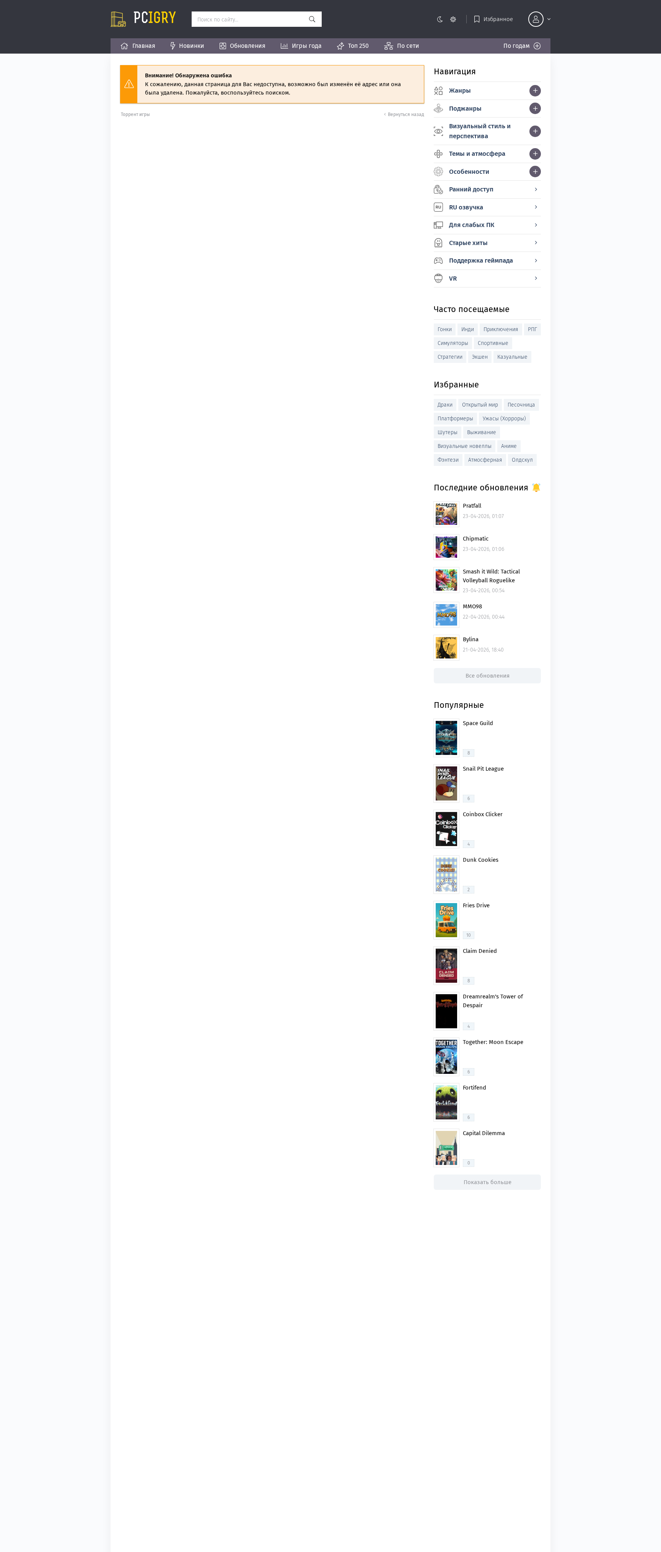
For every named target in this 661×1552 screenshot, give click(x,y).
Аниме (509, 446)
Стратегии (450, 357)
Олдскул (522, 460)
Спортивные (493, 343)
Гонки (445, 329)
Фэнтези (448, 460)
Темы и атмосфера (477, 154)
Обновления (247, 45)
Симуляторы (453, 343)
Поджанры (465, 109)
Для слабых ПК (471, 225)
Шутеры (447, 432)
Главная (143, 45)
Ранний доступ (471, 189)
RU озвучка (466, 207)
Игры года (307, 45)
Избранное (498, 19)
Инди (467, 329)
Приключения (501, 329)
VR (453, 278)
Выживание (481, 432)
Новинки (191, 45)
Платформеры (455, 418)
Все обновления (488, 675)
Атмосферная (485, 460)
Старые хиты (468, 243)
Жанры (460, 91)
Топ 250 (358, 45)
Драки (445, 405)
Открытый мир (480, 405)
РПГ (532, 329)
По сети (408, 45)
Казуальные (512, 357)
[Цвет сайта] (446, 19)
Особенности (469, 172)
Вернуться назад (406, 114)
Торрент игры (135, 114)
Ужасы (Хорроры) (504, 418)
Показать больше (487, 1182)
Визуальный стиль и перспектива (480, 131)
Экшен (480, 357)
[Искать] (312, 19)
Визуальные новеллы (465, 446)
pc (155, 19)
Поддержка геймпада (481, 260)
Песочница (521, 405)
